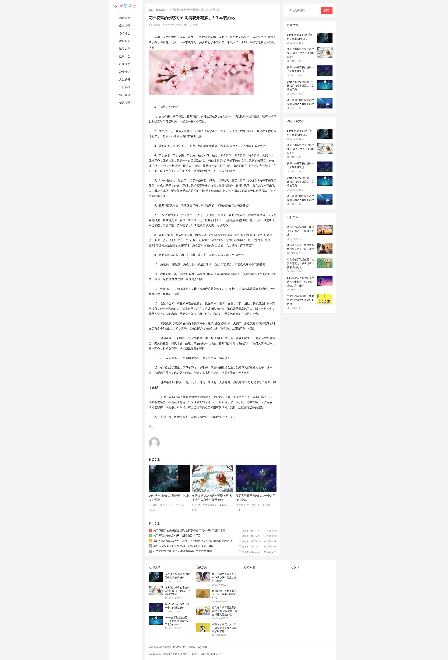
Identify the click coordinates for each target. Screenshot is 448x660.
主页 (151, 9)
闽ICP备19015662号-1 (212, 654)
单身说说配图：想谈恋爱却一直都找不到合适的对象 (183, 545)
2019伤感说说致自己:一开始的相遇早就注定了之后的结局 (300, 85)
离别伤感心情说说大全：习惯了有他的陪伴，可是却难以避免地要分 (192, 540)
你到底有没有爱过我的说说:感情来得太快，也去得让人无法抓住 (224, 611)
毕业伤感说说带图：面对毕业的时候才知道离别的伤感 (300, 299)
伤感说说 (160, 9)
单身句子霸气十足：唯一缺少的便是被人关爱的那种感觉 (224, 628)
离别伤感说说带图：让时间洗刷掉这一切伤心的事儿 (300, 230)
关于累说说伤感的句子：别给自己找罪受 (177, 535)
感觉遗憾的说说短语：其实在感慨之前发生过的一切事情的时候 (300, 263)
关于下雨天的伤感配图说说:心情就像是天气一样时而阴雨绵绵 (189, 530)
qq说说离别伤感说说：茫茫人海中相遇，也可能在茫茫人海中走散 (300, 281)
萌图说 (191, 647)
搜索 (327, 10)
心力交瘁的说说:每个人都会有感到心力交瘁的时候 (182, 551)
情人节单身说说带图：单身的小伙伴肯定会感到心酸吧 (224, 577)
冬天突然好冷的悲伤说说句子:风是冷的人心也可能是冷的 (301, 53)
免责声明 (202, 647)
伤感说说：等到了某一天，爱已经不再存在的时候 (224, 594)
